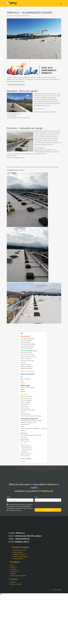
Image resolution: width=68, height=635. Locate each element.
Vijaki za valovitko (26, 358)
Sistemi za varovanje (19, 554)
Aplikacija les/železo (26, 348)
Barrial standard (27, 448)
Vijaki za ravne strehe (19, 550)
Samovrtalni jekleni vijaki (28, 356)
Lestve (22, 426)
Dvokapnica (24, 406)
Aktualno (13, 582)
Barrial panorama (25, 453)
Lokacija (13, 573)
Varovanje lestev (25, 414)
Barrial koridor (24, 455)
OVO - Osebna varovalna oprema (30, 416)
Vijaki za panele (18, 552)
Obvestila (13, 569)
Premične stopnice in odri (28, 422)
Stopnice (23, 430)
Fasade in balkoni (25, 364)
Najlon (22, 389)
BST (21, 377)
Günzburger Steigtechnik (29, 418)
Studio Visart (12, 15)
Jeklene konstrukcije (27, 371)
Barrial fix (24, 451)
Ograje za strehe (25, 446)
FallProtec (23, 433)
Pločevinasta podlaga (27, 338)
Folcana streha (25, 408)
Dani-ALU (23, 444)
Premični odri (24, 424)
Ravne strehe (25, 336)
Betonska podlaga (26, 340)
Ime (36, 497)
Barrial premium (27, 450)
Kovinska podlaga (26, 400)
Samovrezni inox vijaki (27, 360)
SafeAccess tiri (25, 441)
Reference (14, 567)
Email (8, 497)
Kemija (22, 391)
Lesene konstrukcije (27, 374)
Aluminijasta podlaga (27, 346)
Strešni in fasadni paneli (28, 351)
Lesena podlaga (25, 342)
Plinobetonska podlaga (27, 344)
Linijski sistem (24, 404)
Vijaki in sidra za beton (27, 387)
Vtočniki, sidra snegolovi (20, 556)
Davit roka (23, 437)
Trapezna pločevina (26, 396)
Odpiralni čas (14, 571)
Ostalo (22, 383)
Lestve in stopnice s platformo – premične (33, 428)
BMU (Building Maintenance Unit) (30, 435)
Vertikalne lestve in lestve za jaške (30, 420)
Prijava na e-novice (16, 584)
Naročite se (48, 510)
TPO (21, 381)
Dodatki (22, 412)
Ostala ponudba (18, 558)
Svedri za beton (25, 458)
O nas (12, 565)
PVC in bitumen (25, 379)
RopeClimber (24, 439)
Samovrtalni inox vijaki (27, 355)
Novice (27, 15)
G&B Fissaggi (25, 385)
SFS (21, 333)
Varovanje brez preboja (27, 410)
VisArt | (56, 589)
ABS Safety (24, 394)
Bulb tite (23, 362)
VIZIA (59, 589)
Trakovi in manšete (26, 368)
